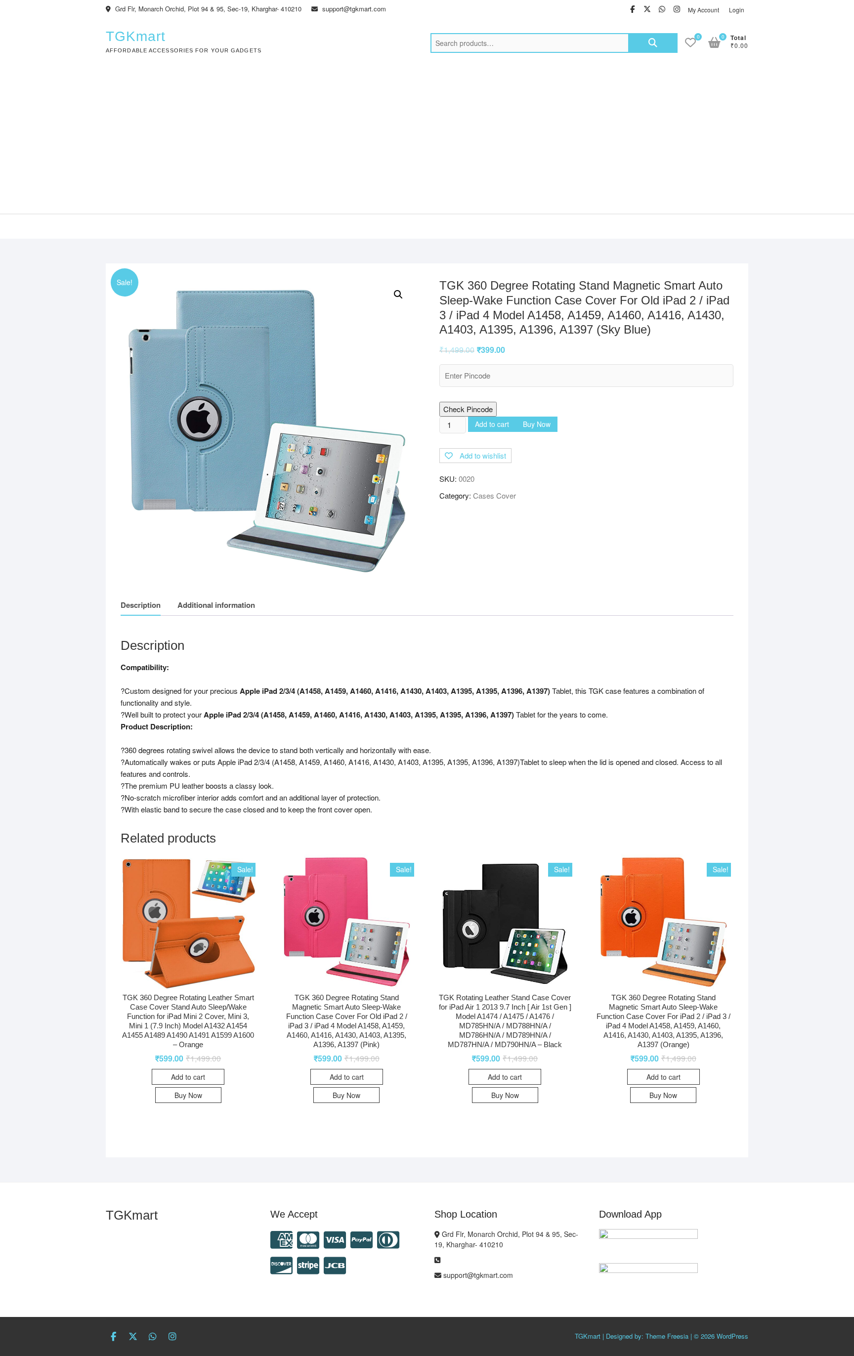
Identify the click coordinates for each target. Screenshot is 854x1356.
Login (736, 9)
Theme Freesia (666, 1336)
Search (653, 43)
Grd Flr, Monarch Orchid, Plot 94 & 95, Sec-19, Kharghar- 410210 (207, 8)
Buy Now (537, 424)
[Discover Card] (281, 1264)
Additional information (216, 604)
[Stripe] (308, 1264)
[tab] (141, 605)
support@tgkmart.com (353, 8)
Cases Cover (494, 495)
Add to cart (492, 424)
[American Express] (281, 1239)
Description (141, 604)
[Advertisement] (427, 139)
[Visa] (335, 1239)
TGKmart (136, 36)
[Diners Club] (388, 1239)
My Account (703, 9)
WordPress (732, 1336)
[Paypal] (361, 1239)
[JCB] (335, 1264)
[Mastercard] (308, 1239)
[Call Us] (437, 1260)
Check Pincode (468, 409)
